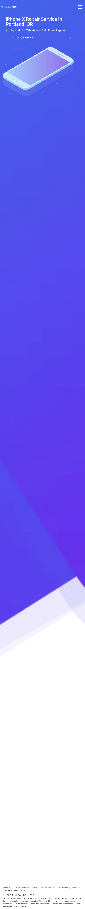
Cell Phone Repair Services (69, 888)
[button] (80, 9)
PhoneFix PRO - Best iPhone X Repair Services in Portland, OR (28, 888)
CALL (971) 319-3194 (22, 37)
